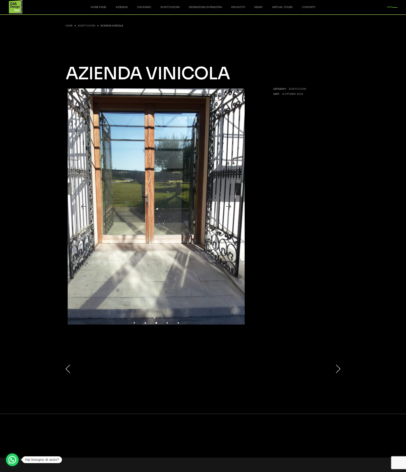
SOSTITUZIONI (297, 89)
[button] (83, 206)
